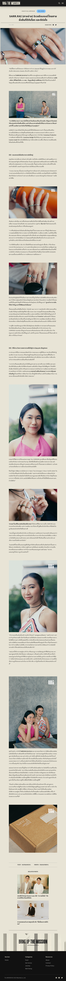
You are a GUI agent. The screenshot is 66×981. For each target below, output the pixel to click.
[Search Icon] (59, 3)
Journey (27, 966)
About (47, 960)
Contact (48, 963)
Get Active (28, 963)
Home (6, 960)
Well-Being (28, 968)
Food (26, 960)
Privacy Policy (50, 966)
